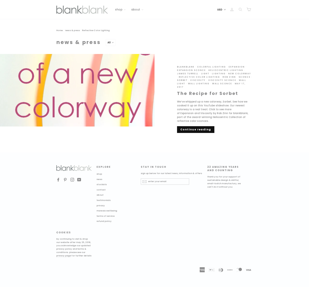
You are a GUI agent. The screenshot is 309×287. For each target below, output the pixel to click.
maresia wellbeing (107, 210)
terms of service (106, 216)
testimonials (104, 200)
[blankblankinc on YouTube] (79, 180)
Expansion (237, 66)
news (99, 179)
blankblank (185, 66)
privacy (101, 205)
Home (59, 30)
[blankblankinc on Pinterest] (65, 180)
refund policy (104, 221)
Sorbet (182, 80)
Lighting (218, 73)
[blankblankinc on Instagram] (72, 180)
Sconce (245, 76)
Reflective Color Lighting (199, 76)
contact (101, 189)
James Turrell (187, 73)
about (136, 9)
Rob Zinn (229, 76)
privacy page (63, 255)
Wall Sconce (222, 83)
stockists (102, 184)
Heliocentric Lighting (225, 70)
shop (119, 9)
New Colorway (239, 73)
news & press (72, 30)
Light (205, 73)
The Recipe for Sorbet (207, 93)
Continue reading (195, 129)
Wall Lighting (199, 83)
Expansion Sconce (191, 70)
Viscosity (197, 80)
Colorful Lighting (211, 66)
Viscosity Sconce (222, 80)
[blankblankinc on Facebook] (58, 180)
